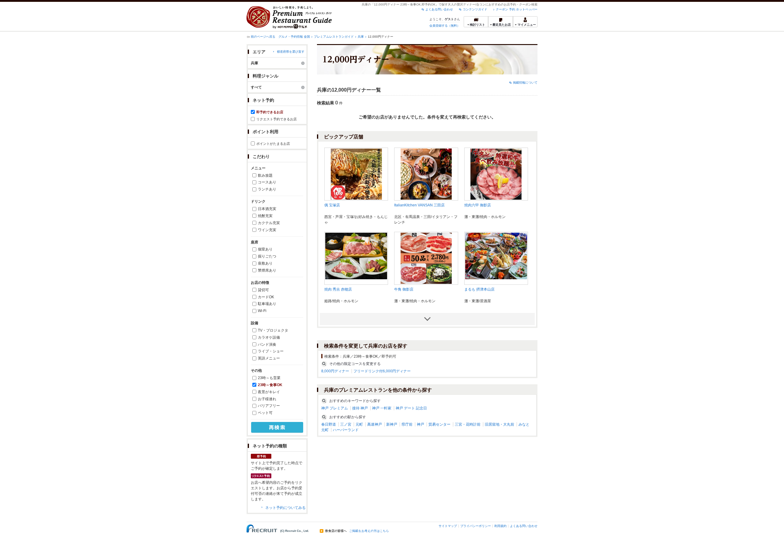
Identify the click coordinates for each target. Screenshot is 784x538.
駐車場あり (267, 304)
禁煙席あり (267, 270)
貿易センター (439, 424)
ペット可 (265, 413)
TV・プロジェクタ (273, 330)
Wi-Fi (262, 311)
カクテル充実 (269, 223)
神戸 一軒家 (381, 408)
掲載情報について (525, 82)
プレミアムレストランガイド (334, 36)
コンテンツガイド (475, 9)
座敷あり (265, 263)
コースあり (267, 182)
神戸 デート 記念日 (411, 408)
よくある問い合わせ (439, 9)
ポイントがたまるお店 (273, 143)
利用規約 (500, 526)
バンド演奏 (267, 344)
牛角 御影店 (403, 289)
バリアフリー (269, 406)
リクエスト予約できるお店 (276, 119)
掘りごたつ (267, 256)
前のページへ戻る (263, 36)
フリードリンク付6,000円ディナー (382, 371)
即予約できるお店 (269, 112)
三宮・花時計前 (468, 424)
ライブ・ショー (271, 351)
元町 (359, 424)
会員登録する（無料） (444, 25)
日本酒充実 (267, 209)
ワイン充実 (267, 230)
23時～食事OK (270, 385)
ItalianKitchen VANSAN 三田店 (419, 205)
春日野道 (328, 424)
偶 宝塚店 (332, 205)
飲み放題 (265, 175)
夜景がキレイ (269, 392)
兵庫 (361, 36)
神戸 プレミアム (334, 408)
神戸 (420, 424)
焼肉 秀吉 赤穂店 (338, 289)
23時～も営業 (269, 378)
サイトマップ (448, 526)
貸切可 (263, 290)
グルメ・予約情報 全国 (294, 36)
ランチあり (267, 189)
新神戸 (391, 424)
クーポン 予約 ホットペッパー (516, 9)
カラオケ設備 (269, 337)
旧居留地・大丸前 (499, 424)
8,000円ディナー (335, 371)
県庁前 (407, 424)
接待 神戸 (360, 408)
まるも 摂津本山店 (479, 289)
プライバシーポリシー (475, 526)
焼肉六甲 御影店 (477, 205)
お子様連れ (267, 399)
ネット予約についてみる (285, 508)
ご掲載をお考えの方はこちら (369, 530)
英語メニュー (269, 358)
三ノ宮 (345, 424)
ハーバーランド (346, 430)
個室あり (265, 249)
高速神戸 (374, 424)
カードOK (266, 297)
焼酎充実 (265, 216)
